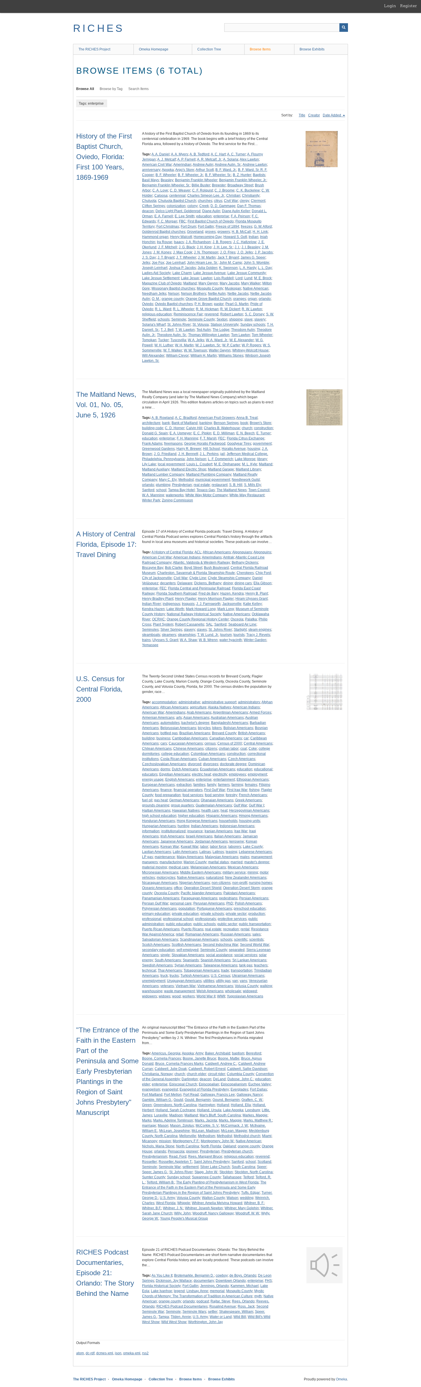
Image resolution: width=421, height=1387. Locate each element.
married (237, 862)
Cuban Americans (212, 759)
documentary (204, 1281)
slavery (259, 319)
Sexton (222, 319)
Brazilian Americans (194, 733)
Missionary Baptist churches (173, 288)
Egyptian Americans (174, 774)
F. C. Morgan (167, 221)
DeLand (219, 1079)
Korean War (169, 847)
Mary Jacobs (229, 283)
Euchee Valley (259, 1084)
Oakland (229, 1146)
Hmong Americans (253, 816)
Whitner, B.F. (151, 1208)
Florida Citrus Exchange (245, 438)
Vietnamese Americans (215, 986)
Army (199, 1053)
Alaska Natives (219, 707)
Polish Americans (248, 903)
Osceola (237, 619)
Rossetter (149, 1162)
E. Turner (263, 433)
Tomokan (149, 340)
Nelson (173, 294)
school (161, 490)
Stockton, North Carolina (254, 1172)
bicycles (204, 728)
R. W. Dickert (230, 309)
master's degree (256, 862)
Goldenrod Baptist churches (163, 232)
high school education (159, 816)
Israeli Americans (199, 836)
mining (252, 872)
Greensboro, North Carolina (175, 1105)
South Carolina (243, 1167)
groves (210, 232)
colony (192, 206)
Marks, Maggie (230, 1120)
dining (228, 583)
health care (210, 810)
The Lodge (221, 330)
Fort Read (191, 1095)
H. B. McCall (241, 232)
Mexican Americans (243, 867)
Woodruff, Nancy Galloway (213, 1213)
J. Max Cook (182, 252)
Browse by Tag (111, 89)
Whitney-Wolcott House (250, 350)
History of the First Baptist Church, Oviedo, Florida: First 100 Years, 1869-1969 (104, 156)
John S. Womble (256, 263)
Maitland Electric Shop (188, 469)
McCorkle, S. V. (207, 1126)
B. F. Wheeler (166, 175)
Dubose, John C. (240, 1079)
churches (205, 201)
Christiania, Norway (157, 1074)
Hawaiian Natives (186, 810)
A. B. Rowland (163, 418)
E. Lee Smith (184, 216)
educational (263, 769)
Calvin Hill (194, 428)
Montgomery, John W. (217, 1141)
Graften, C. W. (252, 1100)
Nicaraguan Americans (160, 883)
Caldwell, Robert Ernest (206, 1069)
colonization (176, 206)
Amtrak (228, 557)
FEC (221, 438)
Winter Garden (255, 640)
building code (152, 428)
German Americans (184, 800)
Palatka (251, 619)
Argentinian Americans (230, 712)
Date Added (332, 115)
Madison (176, 1115)
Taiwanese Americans (220, 965)
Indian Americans (204, 826)
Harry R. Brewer (188, 449)
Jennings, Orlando (214, 1286)
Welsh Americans (209, 991)
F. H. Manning (187, 438)
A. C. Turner (236, 154)
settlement (190, 1167)
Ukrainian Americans (248, 976)
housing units (249, 821)
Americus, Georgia (166, 1053)
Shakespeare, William (236, 1312)
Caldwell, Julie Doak (171, 1069)
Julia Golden (207, 268)
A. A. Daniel (161, 154)
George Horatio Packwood (204, 444)
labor (204, 847)
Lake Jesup (190, 278)
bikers (217, 728)
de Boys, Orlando (242, 1275)
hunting (183, 826)
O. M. (156, 299)
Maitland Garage (221, 469)
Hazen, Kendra (232, 593)
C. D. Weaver (180, 190)
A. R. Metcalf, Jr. (209, 159)
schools (164, 319)
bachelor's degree (195, 723)
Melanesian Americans (208, 867)
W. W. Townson (195, 350)
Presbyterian (182, 485)
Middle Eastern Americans (200, 872)
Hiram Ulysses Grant (251, 599)
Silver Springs (171, 630)
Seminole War (170, 1167)
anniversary (151, 170)
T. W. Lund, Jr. (208, 635)
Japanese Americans (176, 841)
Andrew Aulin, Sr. (228, 165)
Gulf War (240, 805)
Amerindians (212, 557)
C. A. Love (160, 190)
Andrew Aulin (203, 165)
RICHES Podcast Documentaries (182, 1306)
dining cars (243, 583)
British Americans (251, 733)
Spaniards (191, 960)
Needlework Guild (246, 480)
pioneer (192, 1151)
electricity (220, 774)
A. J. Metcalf (166, 159)
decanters (168, 583)
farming (237, 785)
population (186, 909)
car (246, 738)
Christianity (250, 196)
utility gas (223, 981)
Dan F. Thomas (249, 206)
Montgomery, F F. (186, 1141)
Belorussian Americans (178, 728)
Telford (248, 1177)
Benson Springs (226, 423)
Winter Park (151, 500)
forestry (231, 795)
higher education (191, 816)
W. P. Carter (231, 345)
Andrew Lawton (255, 165)
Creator (314, 115)
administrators (249, 702)
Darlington (190, 1079)
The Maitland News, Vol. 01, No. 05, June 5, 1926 (106, 404)
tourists (239, 635)
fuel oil (147, 800)
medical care (179, 867)
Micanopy (149, 1141)
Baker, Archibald (217, 1053)
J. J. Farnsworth (208, 604)
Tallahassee (232, 1177)
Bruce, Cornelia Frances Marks (179, 1064)
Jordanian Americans (211, 841)
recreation (231, 929)
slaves (202, 630)
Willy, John (182, 1213)
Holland (223, 1105)
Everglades (239, 1089)
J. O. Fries (227, 252)
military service (234, 872)
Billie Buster (201, 185)
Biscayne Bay (152, 568)
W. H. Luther (163, 345)
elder (146, 1084)
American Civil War (157, 165)
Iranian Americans (218, 831)
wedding (246, 1198)
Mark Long (225, 609)
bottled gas (169, 733)
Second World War (254, 945)
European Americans (158, 785)
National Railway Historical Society (194, 614)
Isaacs (179, 242)
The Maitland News (232, 490)
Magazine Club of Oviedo (162, 283)
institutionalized (173, 831)
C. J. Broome (225, 190)
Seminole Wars (194, 1312)
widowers (149, 996)
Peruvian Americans (209, 903)
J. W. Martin (207, 257)
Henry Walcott (181, 237)
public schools (204, 924)
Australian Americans (227, 718)
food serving (214, 795)
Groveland (195, 232)
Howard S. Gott (235, 237)
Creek (204, 206)
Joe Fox (158, 263)
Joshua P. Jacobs (182, 268)
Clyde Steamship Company (229, 578)
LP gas (147, 857)
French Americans (253, 795)
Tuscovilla (178, 340)
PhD (229, 903)
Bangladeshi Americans (229, 723)
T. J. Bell (167, 330)
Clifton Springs (153, 206)
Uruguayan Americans (184, 981)
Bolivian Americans (238, 728)
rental (245, 929)
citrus (218, 201)
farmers (224, 785)
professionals (205, 919)
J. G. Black (187, 247)
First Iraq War (237, 790)
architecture (151, 423)
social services (245, 955)
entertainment (224, 779)
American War (153, 712)
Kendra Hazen (153, 609)
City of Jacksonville (157, 578)
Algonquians (242, 552)
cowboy (222, 1275)
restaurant (219, 485)
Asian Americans (196, 718)
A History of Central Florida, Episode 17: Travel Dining (106, 544)
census (210, 743)
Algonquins (262, 552)
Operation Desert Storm (241, 888)
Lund (248, 278)
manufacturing (171, 862)
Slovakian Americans (188, 955)
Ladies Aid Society (156, 273)
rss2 (145, 1353)
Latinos (218, 852)
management (261, 857)
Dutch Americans (185, 769)
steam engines (259, 630)
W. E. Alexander (241, 340)
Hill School (211, 449)
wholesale (233, 991)
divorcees (210, 764)
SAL (209, 624)
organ (252, 299)
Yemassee (150, 645)
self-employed (187, 950)
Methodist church (247, 1136)
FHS (268, 1281)
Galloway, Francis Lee (217, 1095)
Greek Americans (248, 800)
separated (237, 950)
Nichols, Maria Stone (158, 1146)
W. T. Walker (172, 350)
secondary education (158, 950)
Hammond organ (155, 237)
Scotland (264, 1162)
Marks (147, 1120)
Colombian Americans (208, 754)
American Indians (186, 557)
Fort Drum (188, 226)
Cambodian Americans (190, 738)
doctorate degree (233, 764)
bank (166, 423)
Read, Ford (177, 1156)
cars (163, 743)
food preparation (168, 795)
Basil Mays (150, 180)
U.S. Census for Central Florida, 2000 (100, 689)
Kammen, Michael (245, 1286)
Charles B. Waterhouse (222, 428)
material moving (154, 867)
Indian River (151, 604)
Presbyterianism (154, 1156)
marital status (218, 862)
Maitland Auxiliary (156, 469)
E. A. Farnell (163, 216)
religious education (157, 314)
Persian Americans (253, 898)
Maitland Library (248, 469)
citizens (211, 749)
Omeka (341, 1379)
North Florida (211, 1146)
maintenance (165, 857)
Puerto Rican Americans (161, 929)
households (228, 821)
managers (150, 862)
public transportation (255, 924)
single (165, 955)
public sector (227, 924)
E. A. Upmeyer (181, 433)
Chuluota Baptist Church (177, 201)
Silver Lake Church (215, 1167)
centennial (177, 196)
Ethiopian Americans (253, 779)
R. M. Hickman (207, 309)
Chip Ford (263, 573)
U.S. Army (167, 1198)
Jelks (146, 263)
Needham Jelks (154, 294)
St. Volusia (200, 325)
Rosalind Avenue (222, 1306)
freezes (246, 226)
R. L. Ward (163, 309)
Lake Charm (182, 273)
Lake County (253, 847)
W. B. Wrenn (208, 640)
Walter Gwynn (220, 350)
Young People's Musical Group (184, 1218)
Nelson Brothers (193, 294)
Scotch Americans (156, 945)
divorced (194, 764)
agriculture (198, 707)
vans (243, 981)
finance (166, 790)
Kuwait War (189, 847)
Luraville (161, 1115)
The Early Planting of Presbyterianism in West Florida (217, 1182)
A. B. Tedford (199, 154)
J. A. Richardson (198, 242)
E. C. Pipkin (202, 433)
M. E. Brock (263, 278)
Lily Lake (149, 464)
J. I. (237, 247)
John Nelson (196, 459)
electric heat (201, 774)
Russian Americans (236, 934)
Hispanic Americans (221, 816)
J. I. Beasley (250, 247)
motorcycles (166, 878)
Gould (178, 1100)
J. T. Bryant (166, 257)
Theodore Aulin (243, 330)
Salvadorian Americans (160, 939)
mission (165, 1141)
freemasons (173, 444)
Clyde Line (197, 578)
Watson (232, 1198)
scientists (256, 939)
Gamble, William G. (157, 1100)
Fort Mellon (173, 1095)
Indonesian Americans (237, 826)
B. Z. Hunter (242, 175)
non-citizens (221, 883)
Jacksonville (231, 604)
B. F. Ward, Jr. (225, 170)
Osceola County (166, 893)
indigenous (171, 604)
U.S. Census (220, 976)
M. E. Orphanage (227, 464)
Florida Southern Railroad (176, 593)
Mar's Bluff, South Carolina (220, 1115)
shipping (236, 319)
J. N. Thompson (206, 252)
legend (179, 1291)
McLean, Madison (205, 1131)
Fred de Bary (208, 593)
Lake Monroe (245, 459)
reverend (211, 314)
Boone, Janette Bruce (199, 1058)
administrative (189, 702)
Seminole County (201, 319)
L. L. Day (265, 268)
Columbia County (240, 1074)
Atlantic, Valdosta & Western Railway (201, 562)
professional (151, 919)
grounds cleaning (155, 805)
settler (212, 1312)
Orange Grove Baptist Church (208, 299)
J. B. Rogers (222, 242)
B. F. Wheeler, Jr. (190, 175)
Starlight (240, 630)
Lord (239, 278)
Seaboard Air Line (242, 624)
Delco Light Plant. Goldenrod (178, 211)
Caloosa (161, 196)
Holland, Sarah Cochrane (175, 1110)
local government (171, 464)
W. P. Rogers (251, 345)
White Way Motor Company (206, 495)
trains (146, 640)
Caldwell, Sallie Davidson (247, 1069)
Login (390, 5)
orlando (265, 299)
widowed (250, 991)
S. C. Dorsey (254, 314)
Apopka (168, 170)
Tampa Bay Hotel (181, 490)
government (262, 444)
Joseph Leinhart (154, 268)
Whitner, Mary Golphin (242, 1208)
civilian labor (229, 749)
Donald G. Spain (155, 433)
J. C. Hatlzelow (244, 242)
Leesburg (252, 1110)
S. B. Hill (235, 485)
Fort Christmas (167, 226)
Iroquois (188, 604)
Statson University (224, 325)
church (247, 428)
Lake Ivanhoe (161, 1291)
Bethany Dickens (245, 562)
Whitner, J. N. (173, 1208)
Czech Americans (241, 759)
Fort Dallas (258, 1089)
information (151, 831)
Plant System (163, 624)
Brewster (219, 185)
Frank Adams (152, 444)
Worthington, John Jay (205, 1322)
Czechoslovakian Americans (164, 764)
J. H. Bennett (188, 454)
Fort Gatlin (206, 226)
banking (205, 423)
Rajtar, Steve (220, 1301)
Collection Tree (209, 49)
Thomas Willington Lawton (208, 335)
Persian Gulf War (155, 903)
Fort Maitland (152, 1095)
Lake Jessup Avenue (209, 273)
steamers (169, 635)
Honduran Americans (158, 821)
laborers (234, 847)
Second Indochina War (220, 945)
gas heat (161, 800)
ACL (197, 552)
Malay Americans (190, 857)
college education (175, 754)
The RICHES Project (94, 49)
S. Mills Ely (252, 485)
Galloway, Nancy (250, 1095)
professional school (178, 919)
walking (266, 986)
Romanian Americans (202, 934)
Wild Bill (239, 1317)
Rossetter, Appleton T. (175, 1162)
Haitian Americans (156, 810)
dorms (165, 769)
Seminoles (150, 630)
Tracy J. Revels (258, 635)
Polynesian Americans (159, 909)
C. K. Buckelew (248, 190)
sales (256, 934)
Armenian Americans (158, 718)
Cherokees (245, 573)
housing (253, 449)
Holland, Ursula (209, 1110)
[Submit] (343, 27)
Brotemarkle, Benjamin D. (194, 1275)
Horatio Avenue (234, 449)
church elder (196, 1074)
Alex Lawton (249, 159)
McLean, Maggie (234, 1131)
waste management (179, 991)
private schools (212, 914)
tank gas (245, 965)
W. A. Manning (153, 495)
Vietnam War (186, 986)
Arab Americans (199, 712)
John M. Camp (230, 263)
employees (237, 774)
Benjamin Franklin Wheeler (196, 180)
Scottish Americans (186, 945)
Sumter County (153, 1177)
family (211, 785)
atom (80, 1353)
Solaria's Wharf (154, 325)
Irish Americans (172, 836)
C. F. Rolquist (202, 190)
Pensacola (176, 1151)
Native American (255, 288)
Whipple (183, 1203)
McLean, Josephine (174, 1131)
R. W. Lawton (252, 309)
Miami (267, 1136)
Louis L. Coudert (199, 464)
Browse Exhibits (312, 49)
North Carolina (187, 1146)
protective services (232, 919)
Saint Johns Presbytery (212, 1162)
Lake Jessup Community (246, 273)
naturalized (214, 878)
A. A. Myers (179, 154)
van (235, 981)
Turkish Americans (194, 976)
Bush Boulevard (216, 568)
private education (185, 914)
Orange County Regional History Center (198, 619)
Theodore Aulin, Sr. (171, 335)
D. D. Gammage (222, 206)
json (118, 1353)
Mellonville (187, 1136)
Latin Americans (185, 852)
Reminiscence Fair (188, 314)
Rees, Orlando (243, 1301)
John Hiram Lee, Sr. (202, 263)
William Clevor (177, 355)
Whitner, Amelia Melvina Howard (217, 1203)
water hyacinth (230, 640)
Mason (163, 1126)
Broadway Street (240, 185)
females (251, 785)
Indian (253, 237)
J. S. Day (149, 257)
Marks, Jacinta (206, 1120)
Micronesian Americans (160, 872)
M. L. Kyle (249, 464)
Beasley (167, 180)
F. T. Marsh (208, 438)
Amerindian (182, 165)
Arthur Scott (205, 170)
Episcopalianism (234, 1084)
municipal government (212, 480)
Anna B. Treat (246, 418)
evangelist (170, 1089)
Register (408, 5)
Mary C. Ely (168, 480)
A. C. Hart (218, 154)
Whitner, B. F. (254, 1203)
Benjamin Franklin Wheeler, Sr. (166, 185)
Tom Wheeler (262, 335)
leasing (231, 852)
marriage (149, 1126)
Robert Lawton (231, 314)
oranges (239, 299)
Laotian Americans (156, 852)
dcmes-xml (104, 1353)
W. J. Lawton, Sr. (208, 345)
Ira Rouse (164, 242)
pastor (219, 304)
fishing (254, 790)
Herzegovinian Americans (249, 810)
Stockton (226, 1172)
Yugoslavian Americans (245, 996)
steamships (187, 635)
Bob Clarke (173, 568)
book (244, 423)
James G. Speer (253, 257)
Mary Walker (251, 283)
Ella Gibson (262, 583)
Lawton (206, 278)
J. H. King (204, 247)
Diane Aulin (211, 211)
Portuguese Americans (214, 909)
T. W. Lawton (185, 330)
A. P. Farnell (186, 159)
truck (164, 976)
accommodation (164, 702)
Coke (253, 749)
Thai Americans (170, 970)
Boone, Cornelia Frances (161, 1058)
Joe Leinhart (175, 263)
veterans (167, 986)
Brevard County (224, 733)
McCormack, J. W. (234, 1126)
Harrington (206, 1105)
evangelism (151, 1089)
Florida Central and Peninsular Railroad (199, 588)
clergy (244, 201)
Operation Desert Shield (202, 888)
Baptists (259, 175)
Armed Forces (260, 712)
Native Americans (236, 614)
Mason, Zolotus (182, 1126)
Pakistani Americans (239, 893)
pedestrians (228, 898)
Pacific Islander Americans (201, 893)
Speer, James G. (155, 1172)
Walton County (213, 1198)
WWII (221, 996)
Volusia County (246, 986)
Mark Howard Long (201, 609)
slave (248, 319)
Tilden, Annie (181, 1317)
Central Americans (258, 743)
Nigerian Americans (194, 883)
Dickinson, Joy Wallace (174, 1281)
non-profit (239, 883)
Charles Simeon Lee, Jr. (206, 196)
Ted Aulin (203, 330)
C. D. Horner (174, 428)
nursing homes (260, 883)
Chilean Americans (157, 749)
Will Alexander (153, 355)
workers (188, 996)
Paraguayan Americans (199, 898)
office (178, 888)
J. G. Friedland (165, 454)
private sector (236, 914)
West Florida (166, 1203)
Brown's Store (260, 423)
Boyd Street (193, 568)
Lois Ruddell (224, 278)
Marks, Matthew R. (257, 1120)
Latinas (205, 852)
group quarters (182, 805)
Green (147, 1105)
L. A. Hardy (247, 268)
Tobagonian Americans (201, 970)
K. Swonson (228, 268)
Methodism (206, 1136)
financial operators (188, 790)
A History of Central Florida (172, 552)
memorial (217, 1291)
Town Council (258, 490)
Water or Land (221, 1317)
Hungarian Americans (159, 826)
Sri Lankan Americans (249, 960)
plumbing (163, 485)
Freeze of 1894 (227, 226)
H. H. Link (260, 232)
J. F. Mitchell (167, 247)
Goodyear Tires (239, 444)
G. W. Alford (263, 226)
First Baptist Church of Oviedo (211, 221)
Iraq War (240, 831)
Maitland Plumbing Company (208, 474)
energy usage (153, 779)
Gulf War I (256, 805)
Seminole (178, 319)
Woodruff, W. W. (247, 1213)
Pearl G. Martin (237, 304)
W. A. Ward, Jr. (217, 340)
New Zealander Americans (245, 878)
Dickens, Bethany (207, 583)
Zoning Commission (177, 500)
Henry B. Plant (256, 593)
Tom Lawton (240, 335)
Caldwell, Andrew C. (221, 1064)
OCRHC (158, 619)
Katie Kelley (252, 604)
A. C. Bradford (186, 418)
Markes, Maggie (255, 1115)
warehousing (152, 991)
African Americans (217, 552)
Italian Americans (227, 836)
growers (223, 232)
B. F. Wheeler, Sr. (218, 175)
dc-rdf (90, 1353)
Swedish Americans (157, 965)
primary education (156, 914)
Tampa (163, 1317)
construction (263, 428)
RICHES (98, 28)
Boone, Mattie (228, 1058)
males (244, 857)
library (262, 459)
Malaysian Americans (221, 857)
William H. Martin (203, 355)
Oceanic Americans (157, 888)
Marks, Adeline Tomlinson (173, 1120)
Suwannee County (206, 1177)
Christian (233, 196)
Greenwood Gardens (158, 449)
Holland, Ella (241, 1105)
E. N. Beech (245, 433)
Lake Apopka (233, 1110)
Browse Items (260, 49)
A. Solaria (230, 159)
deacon (148, 211)
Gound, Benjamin (226, 1100)
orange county (173, 299)
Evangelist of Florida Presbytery (204, 1089)
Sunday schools (252, 325)
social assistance (219, 955)
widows (164, 996)
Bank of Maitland (185, 423)
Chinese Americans (188, 749)
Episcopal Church (183, 1084)
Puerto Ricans (192, 929)
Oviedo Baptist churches (174, 304)
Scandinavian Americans (199, 939)
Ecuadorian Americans (217, 769)
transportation (241, 970)
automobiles (170, 723)
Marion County (195, 862)
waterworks (175, 495)
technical (149, 970)
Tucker (163, 340)
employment (257, 774)
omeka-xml (131, 1353)
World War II (205, 996)
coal (243, 749)
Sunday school (178, 1177)
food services (192, 795)
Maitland (190, 283)
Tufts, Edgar (250, 1193)
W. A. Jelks (196, 340)
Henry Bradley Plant (157, 599)
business (163, 738)
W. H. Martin (184, 345)
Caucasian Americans (186, 743)
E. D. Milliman (224, 433)
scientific (240, 939)
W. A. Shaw (188, 640)
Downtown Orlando (231, 1281)
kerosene (236, 841)
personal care (181, 903)
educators (150, 774)
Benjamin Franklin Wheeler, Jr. (242, 180)
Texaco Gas (205, 490)
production (256, 914)
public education (179, 924)
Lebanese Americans (255, 852)
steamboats (151, 635)
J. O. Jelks (245, 252)
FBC (182, 221)
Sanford (148, 490)
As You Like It (162, 1275)
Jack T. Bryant (228, 257)
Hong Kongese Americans (197, 821)
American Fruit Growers (216, 418)
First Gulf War (214, 790)
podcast (202, 1301)
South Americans (168, 960)
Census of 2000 (229, 743)
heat (224, 810)
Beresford (253, 1053)
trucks (174, 976)
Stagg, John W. (206, 1172)
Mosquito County (210, 288)
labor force (218, 847)
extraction (184, 785)
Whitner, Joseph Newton (204, 1208)
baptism (238, 1053)
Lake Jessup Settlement (160, 278)
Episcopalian (209, 1084)
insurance (195, 831)
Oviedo (147, 304)
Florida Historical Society (161, 1286)
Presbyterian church (237, 1151)
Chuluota (149, 201)
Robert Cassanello (189, 624)
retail (180, 934)
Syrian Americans (188, 965)
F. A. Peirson (240, 216)
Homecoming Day (208, 237)
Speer (261, 1167)
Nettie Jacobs (238, 294)
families (199, 785)
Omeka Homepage (153, 49)
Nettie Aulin (217, 294)
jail (222, 454)
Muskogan (233, 288)
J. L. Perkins (209, 454)
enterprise (221, 216)
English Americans (179, 779)
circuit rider (216, 1074)
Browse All (85, 89)
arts (179, 718)
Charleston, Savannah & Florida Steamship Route (196, 573)
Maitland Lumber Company (163, 474)
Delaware (184, 583)
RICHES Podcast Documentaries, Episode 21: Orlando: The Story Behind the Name (105, 1272)
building (148, 738)
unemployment (153, 981)
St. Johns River (179, 325)
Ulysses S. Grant (165, 640)
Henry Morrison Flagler (216, 599)
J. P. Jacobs (264, 252)
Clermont (258, 201)
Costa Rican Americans (178, 759)
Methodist (186, 480)
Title (302, 115)
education (204, 216)
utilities (208, 981)
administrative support (219, 702)
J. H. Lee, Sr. (223, 247)
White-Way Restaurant (246, 495)
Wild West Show (173, 1322)
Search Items (138, 89)
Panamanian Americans (160, 898)
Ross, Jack (246, 1306)
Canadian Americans (225, 738)
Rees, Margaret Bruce (205, 1156)
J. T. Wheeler (186, 257)
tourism (226, 635)
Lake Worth (175, 609)
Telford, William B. (160, 1182)
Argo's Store (184, 170)
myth (258, 1296)
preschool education (249, 909)
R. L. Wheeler (183, 309)
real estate (202, 485)
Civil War (231, 201)
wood (176, 996)
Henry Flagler (185, 599)
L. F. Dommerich (220, 459)
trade (225, 970)
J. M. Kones (162, 252)
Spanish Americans (215, 960)
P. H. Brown (203, 304)
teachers (260, 965)
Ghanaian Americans (217, 800)
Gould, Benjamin (198, 1100)
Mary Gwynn (208, 283)
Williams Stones (231, 355)
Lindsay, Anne (197, 1291)
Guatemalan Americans (214, 805)
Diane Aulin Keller (236, 211)
